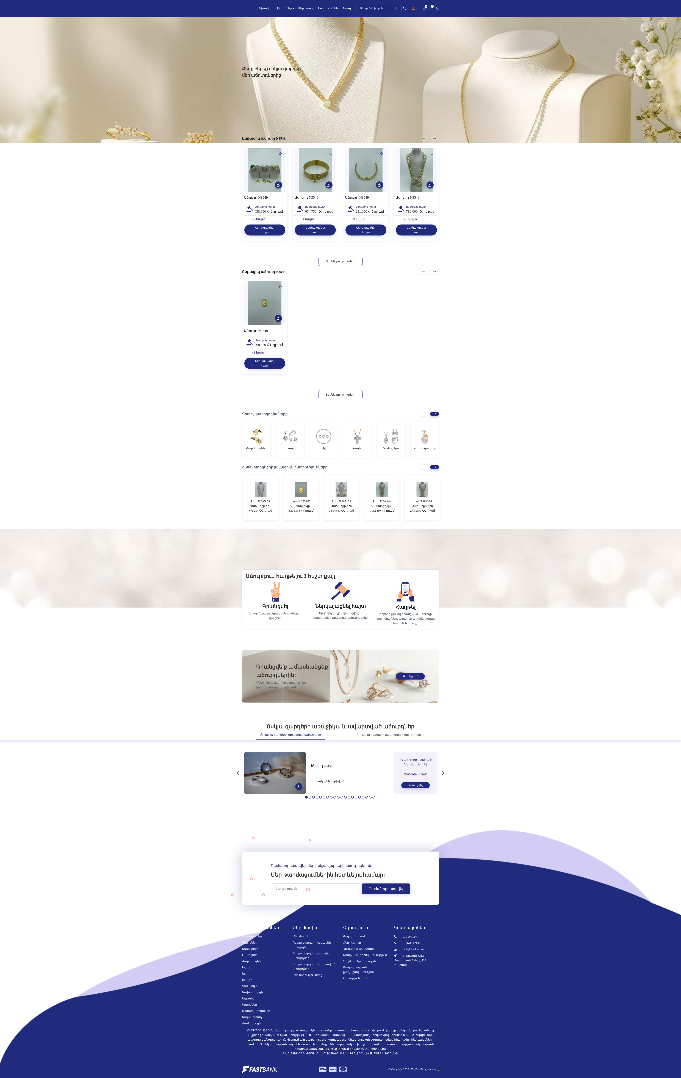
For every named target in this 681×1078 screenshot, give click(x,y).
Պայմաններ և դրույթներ (361, 964)
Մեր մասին (306, 8)
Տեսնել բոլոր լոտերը (340, 264)
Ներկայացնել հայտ (264, 230)
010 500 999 (410, 940)
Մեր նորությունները (307, 978)
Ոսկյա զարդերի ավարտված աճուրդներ (314, 970)
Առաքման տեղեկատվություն (365, 958)
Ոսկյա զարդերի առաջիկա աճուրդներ (312, 959)
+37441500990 (411, 946)
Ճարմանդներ (252, 964)
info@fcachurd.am (413, 952)
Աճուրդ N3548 (256, 334)
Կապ (347, 8)
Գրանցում (410, 679)
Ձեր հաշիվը (352, 946)
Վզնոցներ (249, 946)
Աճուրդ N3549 (256, 197)
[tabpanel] (340, 776)
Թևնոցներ (250, 958)
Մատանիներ (252, 939)
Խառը (246, 970)
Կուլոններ (249, 1008)
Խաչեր (247, 983)
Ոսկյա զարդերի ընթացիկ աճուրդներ (312, 948)
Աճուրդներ (284, 8)
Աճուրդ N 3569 (321, 769)
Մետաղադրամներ (256, 1014)
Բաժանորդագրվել (386, 892)
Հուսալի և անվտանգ (359, 952)
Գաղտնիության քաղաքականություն (358, 973)
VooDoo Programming (424, 1072)
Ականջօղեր (250, 952)
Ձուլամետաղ (252, 1020)
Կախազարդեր (253, 995)
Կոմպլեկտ (250, 989)
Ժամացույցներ (253, 1026)
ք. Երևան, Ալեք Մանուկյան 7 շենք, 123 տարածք (410, 964)
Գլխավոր (265, 8)
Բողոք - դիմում (354, 939)
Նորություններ (329, 8)
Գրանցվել (415, 788)
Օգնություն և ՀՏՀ (356, 981)
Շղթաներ (249, 1002)
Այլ (244, 977)
